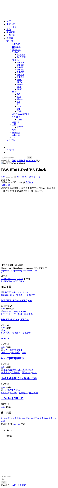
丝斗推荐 (16, 46)
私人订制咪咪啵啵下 (12, 358)
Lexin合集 (14, 418)
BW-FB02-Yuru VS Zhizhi (12, 281)
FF (18, 104)
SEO (14, 27)
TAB (19, 111)
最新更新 (16, 49)
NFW (19, 82)
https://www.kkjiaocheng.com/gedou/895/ (19, 271)
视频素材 (10, 32)
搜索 (29, 158)
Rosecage (16, 132)
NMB (19, 89)
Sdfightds (16, 135)
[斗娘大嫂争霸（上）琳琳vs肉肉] (17, 370)
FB (18, 101)
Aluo (3, 177)
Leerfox (15, 122)
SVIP (19, 119)
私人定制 (21, 57)
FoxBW (15, 52)
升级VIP (29, 182)
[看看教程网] (9, 16)
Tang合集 (23, 418)
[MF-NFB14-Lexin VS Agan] (14, 292)
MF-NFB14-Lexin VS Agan (16, 300)
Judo (19, 106)
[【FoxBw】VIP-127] (11, 390)
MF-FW (20, 62)
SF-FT (20, 127)
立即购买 (5, 185)
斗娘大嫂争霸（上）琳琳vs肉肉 (19, 378)
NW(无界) (16, 117)
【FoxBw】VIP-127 (12, 398)
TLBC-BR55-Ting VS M (12, 278)
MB (19, 109)
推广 (40, 177)
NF (13, 137)
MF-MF (20, 72)
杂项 (14, 130)
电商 (8, 29)
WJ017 (5, 338)
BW (19, 96)
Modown (16, 424)
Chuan (20, 99)
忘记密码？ (22, 485)
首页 (8, 21)
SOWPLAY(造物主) (21, 114)
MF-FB (20, 65)
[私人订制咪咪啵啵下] (12, 350)
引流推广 (10, 24)
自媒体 (9, 38)
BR (18, 94)
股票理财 (10, 35)
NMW (20, 84)
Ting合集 (39, 418)
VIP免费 (16, 44)
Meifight (15, 60)
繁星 (14, 124)
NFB (19, 79)
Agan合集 (48, 418)
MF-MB (20, 70)
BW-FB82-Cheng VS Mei (15, 319)
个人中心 (10, 140)
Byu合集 (31, 418)
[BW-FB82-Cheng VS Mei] (13, 311)
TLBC (15, 92)
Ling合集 (5, 418)
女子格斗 (10, 41)
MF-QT (20, 77)
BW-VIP (21, 54)
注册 (14, 485)
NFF (19, 87)
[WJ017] (5, 330)
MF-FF (20, 67)
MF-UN (20, 74)
